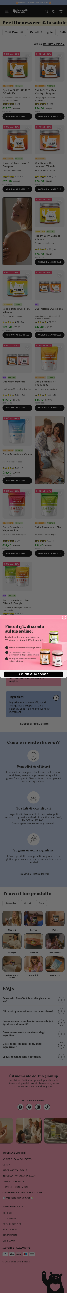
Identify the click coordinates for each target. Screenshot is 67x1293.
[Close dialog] (64, 617)
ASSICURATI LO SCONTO (33, 674)
